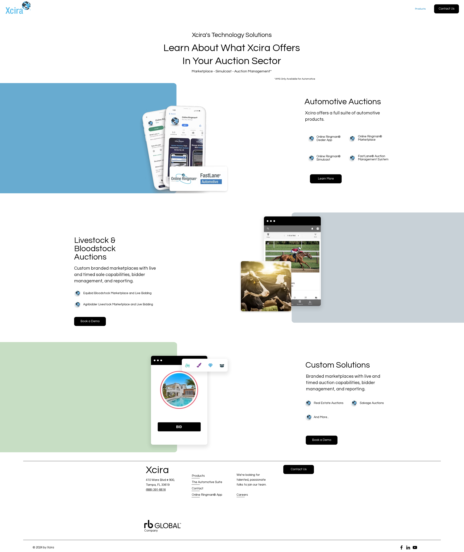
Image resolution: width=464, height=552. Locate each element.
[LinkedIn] (408, 547)
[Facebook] (401, 547)
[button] (446, 8)
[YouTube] (415, 547)
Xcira (157, 470)
